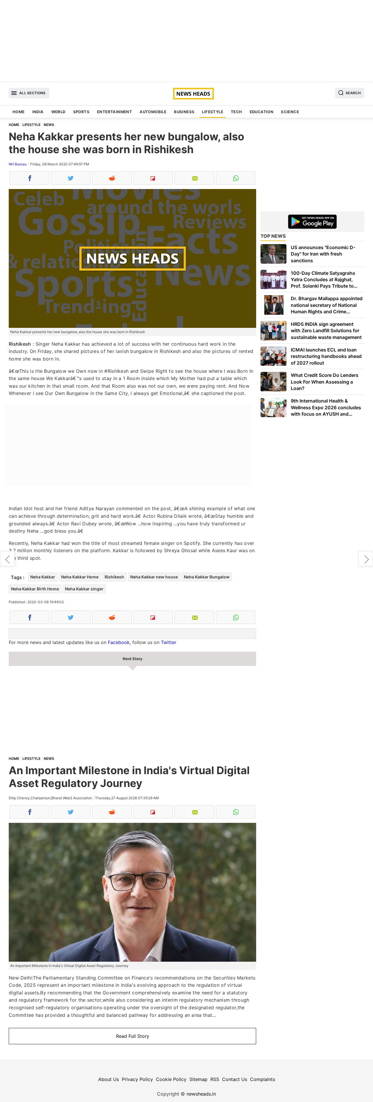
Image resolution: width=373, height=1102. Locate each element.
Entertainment (114, 111)
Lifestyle (212, 111)
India (38, 111)
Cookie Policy (171, 1079)
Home (19, 111)
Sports (81, 111)
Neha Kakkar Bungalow (207, 576)
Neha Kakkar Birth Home (35, 588)
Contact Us (234, 1079)
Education (262, 111)
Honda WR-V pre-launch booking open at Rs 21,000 (7, 558)
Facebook (119, 642)
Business (184, 111)
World (58, 111)
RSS (214, 1079)
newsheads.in (201, 1094)
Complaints (262, 1079)
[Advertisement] (186, 41)
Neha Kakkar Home (79, 576)
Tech (236, 111)
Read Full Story (132, 1036)
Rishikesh (114, 576)
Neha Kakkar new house (154, 576)
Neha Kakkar (42, 576)
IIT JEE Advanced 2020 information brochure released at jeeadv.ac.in (365, 558)
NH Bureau (18, 164)
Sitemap (198, 1079)
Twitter (168, 642)
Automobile (153, 111)
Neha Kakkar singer (84, 588)
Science (290, 111)
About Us (108, 1079)
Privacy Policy (137, 1079)
